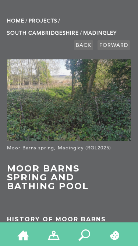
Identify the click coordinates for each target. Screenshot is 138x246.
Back (83, 45)
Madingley (100, 33)
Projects (43, 21)
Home (15, 21)
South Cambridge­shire (43, 33)
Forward (113, 45)
